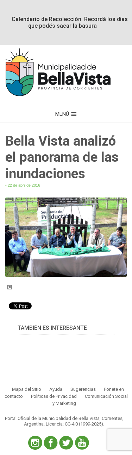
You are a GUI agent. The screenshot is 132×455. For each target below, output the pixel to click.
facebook (51, 443)
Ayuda (55, 389)
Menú (62, 114)
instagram (35, 443)
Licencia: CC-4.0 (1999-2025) (74, 424)
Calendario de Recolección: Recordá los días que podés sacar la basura (70, 22)
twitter (66, 443)
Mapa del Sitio (26, 389)
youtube (82, 443)
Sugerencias (83, 389)
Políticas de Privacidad (54, 396)
